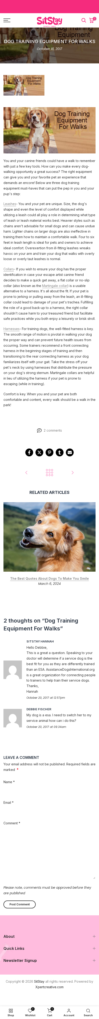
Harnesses (11, 329)
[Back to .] (49, 473)
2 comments (53, 430)
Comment (11, 823)
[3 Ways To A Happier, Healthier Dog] (26, 473)
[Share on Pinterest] (49, 452)
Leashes (9, 204)
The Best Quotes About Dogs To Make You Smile (49, 578)
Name (9, 782)
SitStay (39, 981)
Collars (8, 269)
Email (8, 802)
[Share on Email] (70, 452)
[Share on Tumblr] (60, 452)
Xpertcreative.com (49, 987)
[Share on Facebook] (29, 452)
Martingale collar (54, 286)
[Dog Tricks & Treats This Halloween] (72, 473)
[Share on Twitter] (39, 452)
